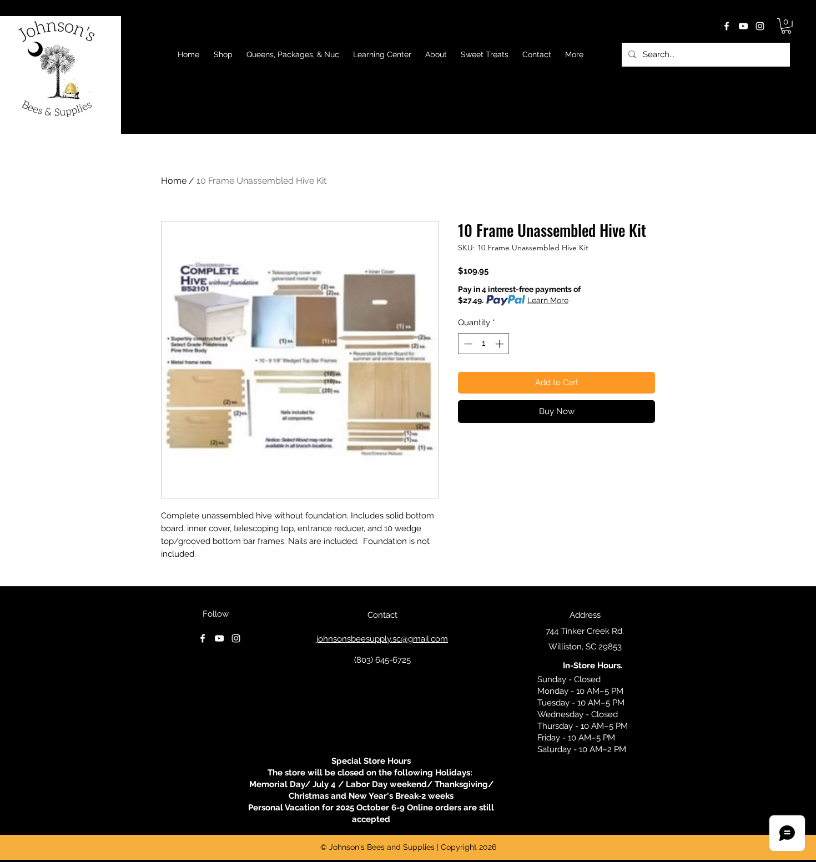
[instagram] (759, 26)
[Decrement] (467, 344)
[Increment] (500, 344)
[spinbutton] (484, 344)
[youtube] (743, 26)
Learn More (547, 300)
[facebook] (726, 26)
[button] (786, 26)
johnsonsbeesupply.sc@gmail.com (382, 639)
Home (174, 180)
